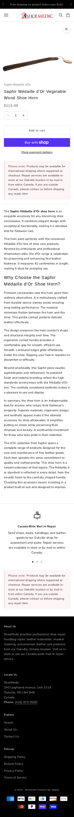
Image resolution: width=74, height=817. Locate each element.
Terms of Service (15, 778)
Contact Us (11, 736)
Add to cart (37, 130)
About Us (10, 729)
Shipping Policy (14, 757)
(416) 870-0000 (26, 702)
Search (8, 723)
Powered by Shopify (48, 790)
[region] (37, 533)
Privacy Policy (13, 771)
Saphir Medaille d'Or (17, 84)
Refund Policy (13, 764)
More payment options (37, 152)
